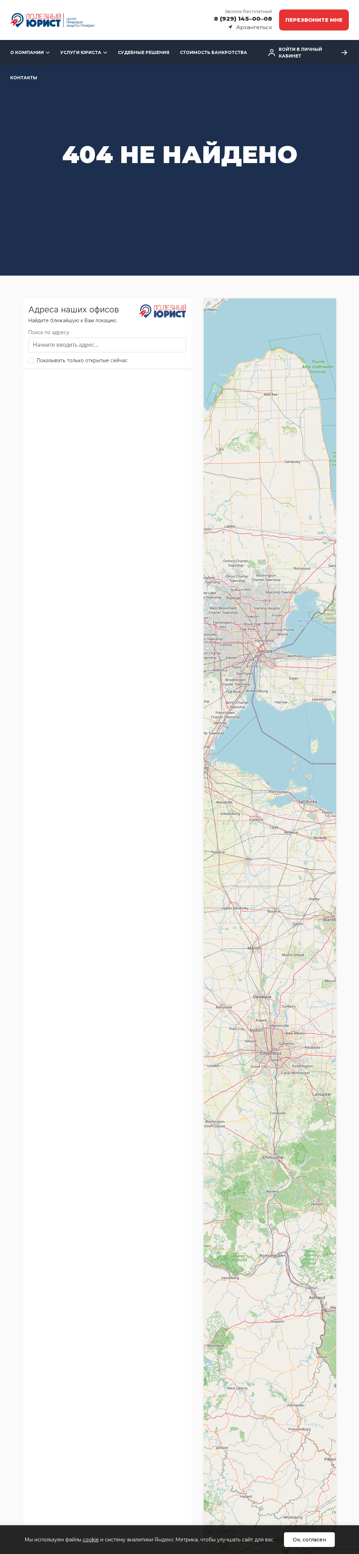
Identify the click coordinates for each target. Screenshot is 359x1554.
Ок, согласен (309, 1539)
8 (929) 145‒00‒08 (243, 18)
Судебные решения (143, 52)
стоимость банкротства (213, 52)
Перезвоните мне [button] (314, 19)
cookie (91, 1539)
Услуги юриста (80, 52)
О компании (27, 52)
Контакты (23, 77)
